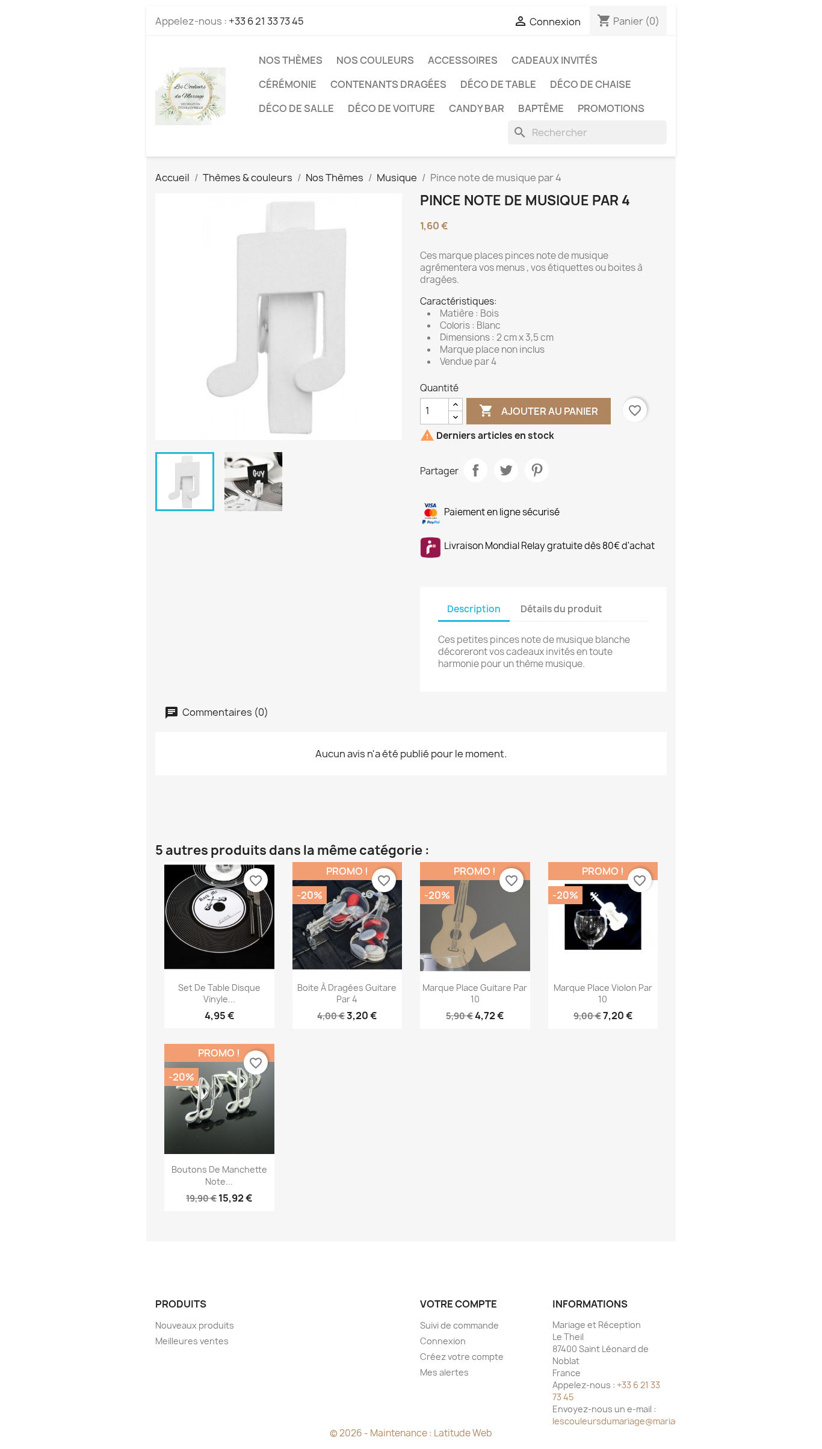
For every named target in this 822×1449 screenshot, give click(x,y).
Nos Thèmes (291, 60)
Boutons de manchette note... (219, 1175)
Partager (475, 470)
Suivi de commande (459, 1325)
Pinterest (537, 470)
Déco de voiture (391, 108)
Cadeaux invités (554, 60)
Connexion (443, 1341)
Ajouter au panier (538, 410)
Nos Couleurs (375, 60)
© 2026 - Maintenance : (382, 1433)
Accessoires (463, 60)
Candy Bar (476, 108)
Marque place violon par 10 (603, 993)
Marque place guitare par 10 (474, 993)
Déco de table (498, 84)
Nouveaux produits (194, 1325)
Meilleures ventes (192, 1341)
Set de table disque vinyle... (219, 993)
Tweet (506, 470)
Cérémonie (288, 84)
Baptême (541, 108)
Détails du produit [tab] (561, 609)
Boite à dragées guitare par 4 (347, 993)
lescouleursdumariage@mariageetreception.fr (648, 1421)
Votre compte (458, 1304)
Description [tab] (474, 609)
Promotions (611, 108)
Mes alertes (444, 1372)
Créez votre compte (462, 1356)
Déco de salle (296, 108)
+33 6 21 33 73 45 (266, 21)
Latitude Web (463, 1433)
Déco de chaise (590, 84)
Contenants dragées (388, 84)
